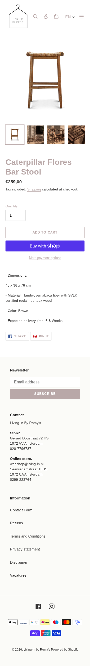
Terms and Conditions (28, 536)
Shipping (34, 189)
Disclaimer (19, 562)
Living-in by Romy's (37, 649)
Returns (16, 523)
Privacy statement (25, 549)
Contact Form (21, 510)
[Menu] (81, 16)
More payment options (45, 258)
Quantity (12, 206)
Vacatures (18, 575)
